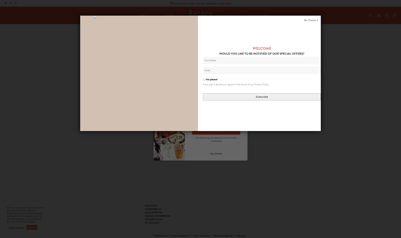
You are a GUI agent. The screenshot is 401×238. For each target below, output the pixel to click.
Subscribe (262, 97)
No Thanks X (311, 20)
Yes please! (211, 79)
